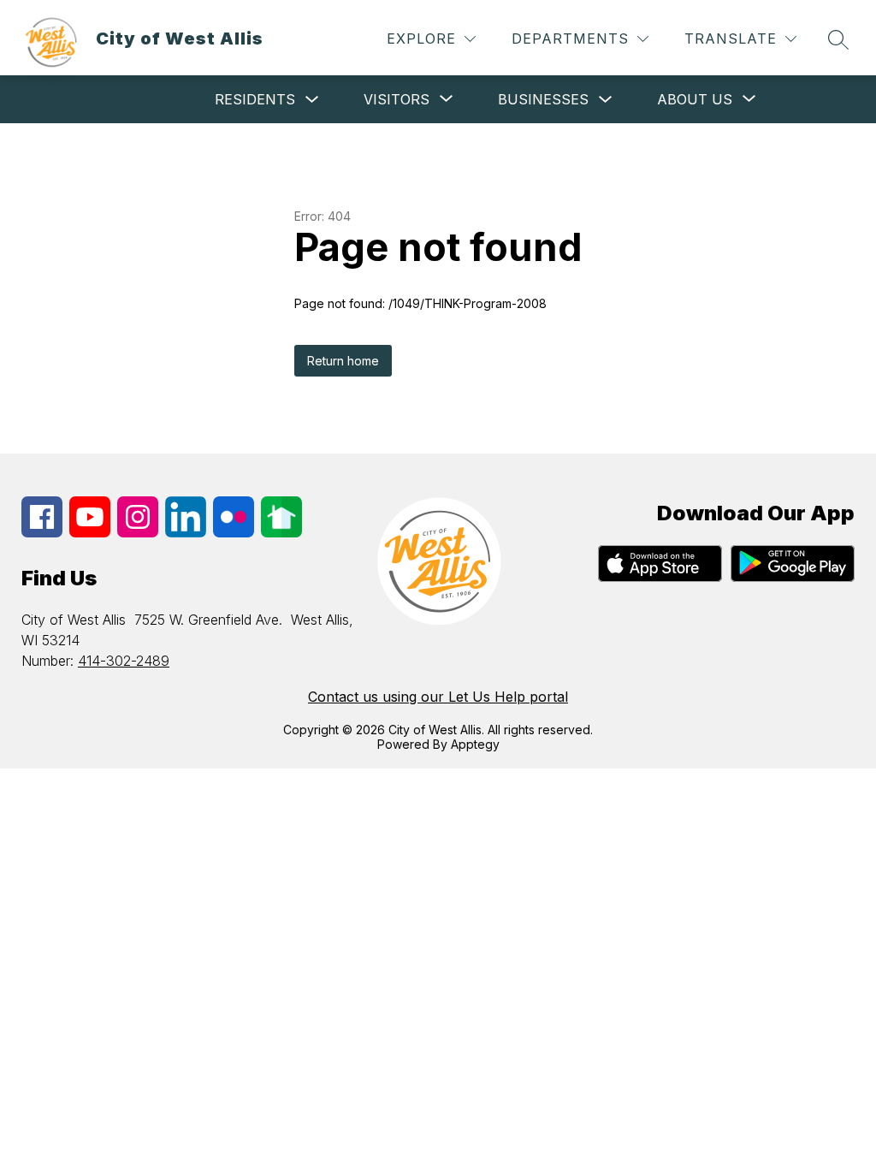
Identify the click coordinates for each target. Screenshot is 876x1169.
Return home (343, 360)
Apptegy (475, 744)
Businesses (543, 99)
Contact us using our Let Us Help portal (438, 696)
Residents (255, 99)
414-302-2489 (123, 660)
